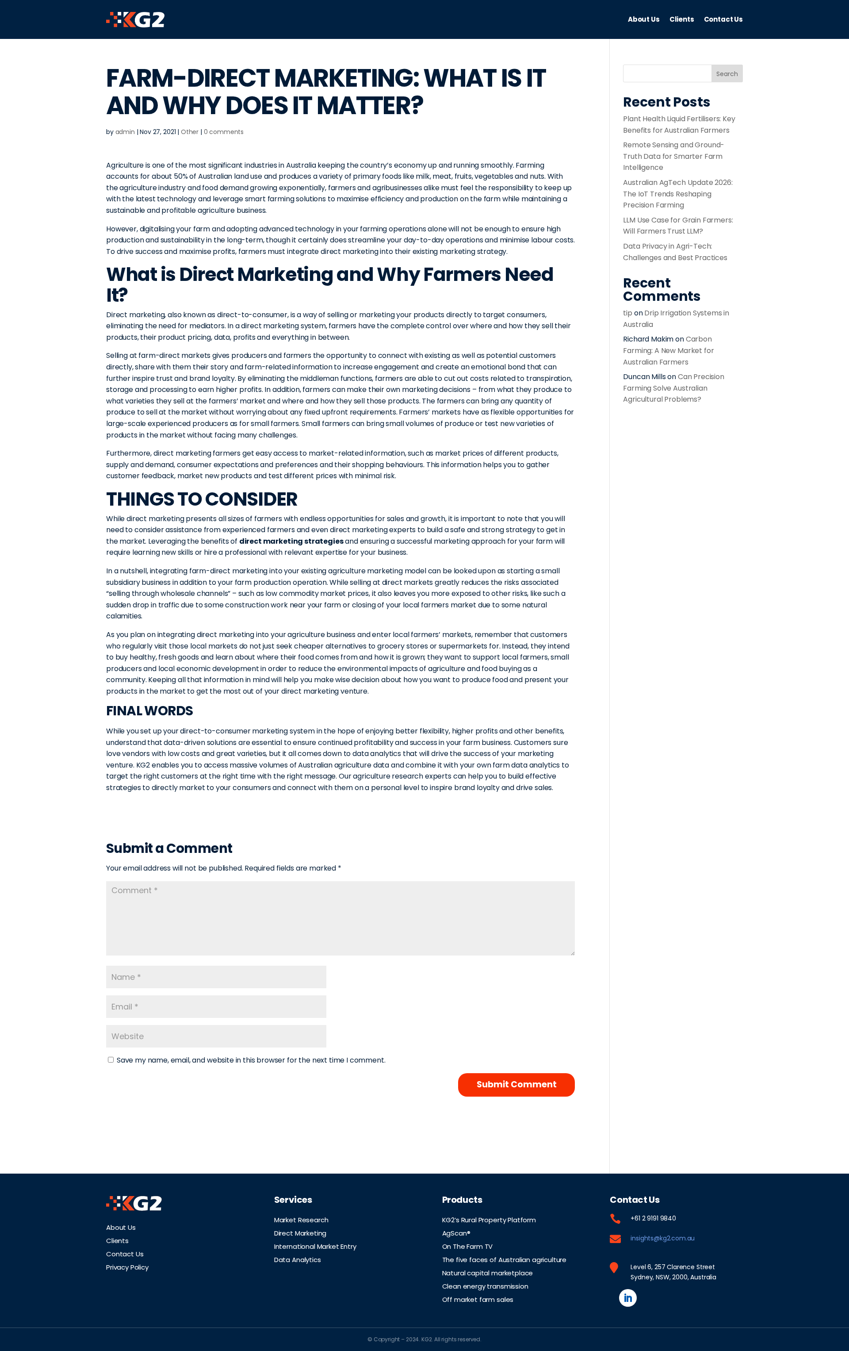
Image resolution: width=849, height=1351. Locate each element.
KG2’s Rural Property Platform (489, 1219)
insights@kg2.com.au (663, 1238)
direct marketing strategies (291, 541)
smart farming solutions (285, 199)
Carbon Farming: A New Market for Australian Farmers (668, 350)
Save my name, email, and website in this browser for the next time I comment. (251, 1060)
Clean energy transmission (485, 1286)
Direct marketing (135, 315)
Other (190, 131)
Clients (681, 19)
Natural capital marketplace (487, 1272)
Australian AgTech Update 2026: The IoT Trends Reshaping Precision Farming (677, 193)
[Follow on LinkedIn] (628, 1298)
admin (125, 131)
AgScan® (456, 1232)
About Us (644, 19)
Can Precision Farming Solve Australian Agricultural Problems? (673, 388)
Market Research (301, 1219)
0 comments (224, 131)
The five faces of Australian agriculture (504, 1259)
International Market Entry (315, 1246)
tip (627, 313)
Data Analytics (297, 1259)
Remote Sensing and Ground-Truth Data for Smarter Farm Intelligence (673, 156)
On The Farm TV (467, 1246)
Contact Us (723, 19)
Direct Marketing (300, 1232)
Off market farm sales (478, 1299)
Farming (530, 165)
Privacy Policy (127, 1266)
